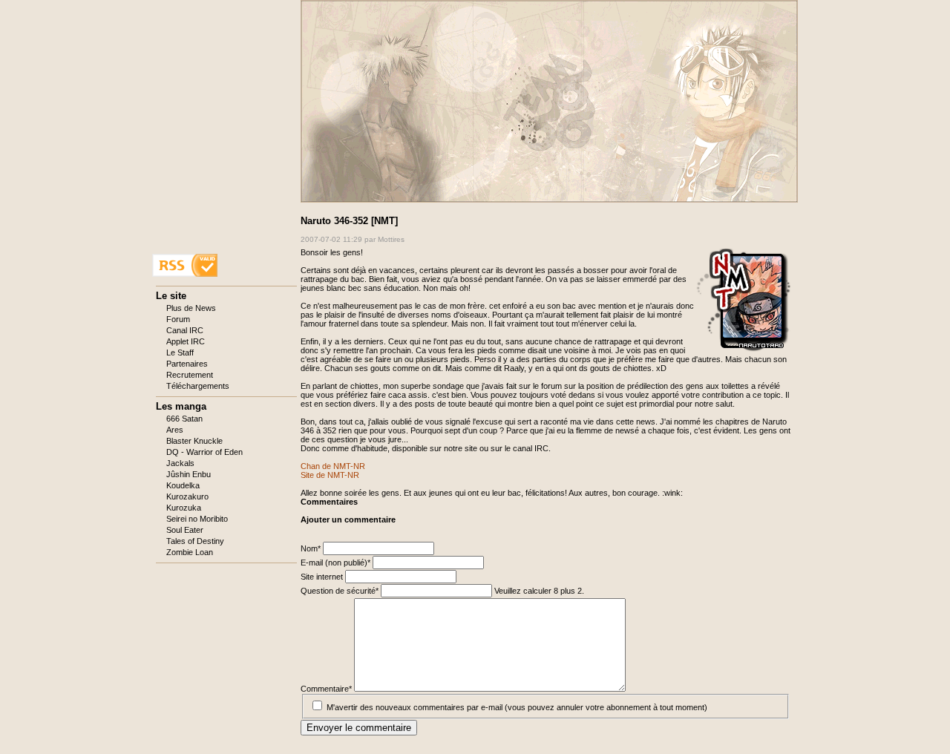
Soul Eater (184, 529)
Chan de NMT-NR (333, 466)
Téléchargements (197, 385)
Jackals (180, 463)
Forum (178, 319)
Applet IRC (185, 341)
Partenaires (187, 363)
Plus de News (191, 308)
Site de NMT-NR (330, 475)
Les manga (181, 406)
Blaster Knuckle (194, 440)
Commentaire (326, 688)
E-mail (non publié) (335, 562)
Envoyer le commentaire (359, 727)
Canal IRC (184, 330)
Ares (174, 429)
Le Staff (180, 352)
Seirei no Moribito (197, 518)
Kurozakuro (187, 496)
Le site (171, 295)
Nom (312, 548)
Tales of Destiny (195, 541)
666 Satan (184, 418)
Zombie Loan (189, 552)
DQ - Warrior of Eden (204, 452)
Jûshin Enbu (188, 474)
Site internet (323, 576)
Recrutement (189, 374)
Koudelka (183, 485)
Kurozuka (183, 507)
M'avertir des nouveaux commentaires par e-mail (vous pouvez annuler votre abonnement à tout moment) (517, 707)
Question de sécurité (340, 590)
